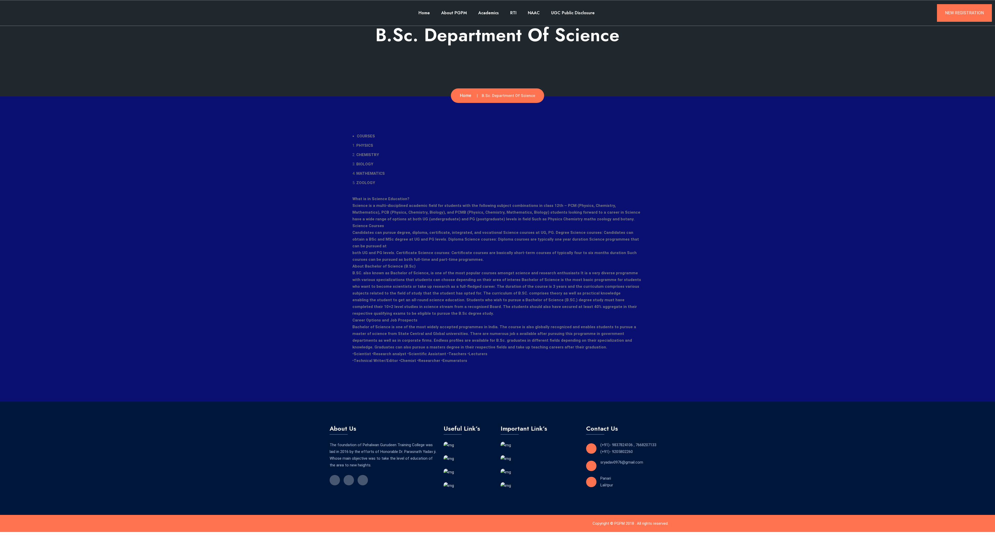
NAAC (534, 13)
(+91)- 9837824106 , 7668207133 (628, 445)
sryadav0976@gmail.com (621, 462)
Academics (488, 13)
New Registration (964, 12)
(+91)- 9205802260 (616, 451)
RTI (513, 13)
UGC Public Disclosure (573, 13)
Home (424, 13)
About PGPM (454, 13)
